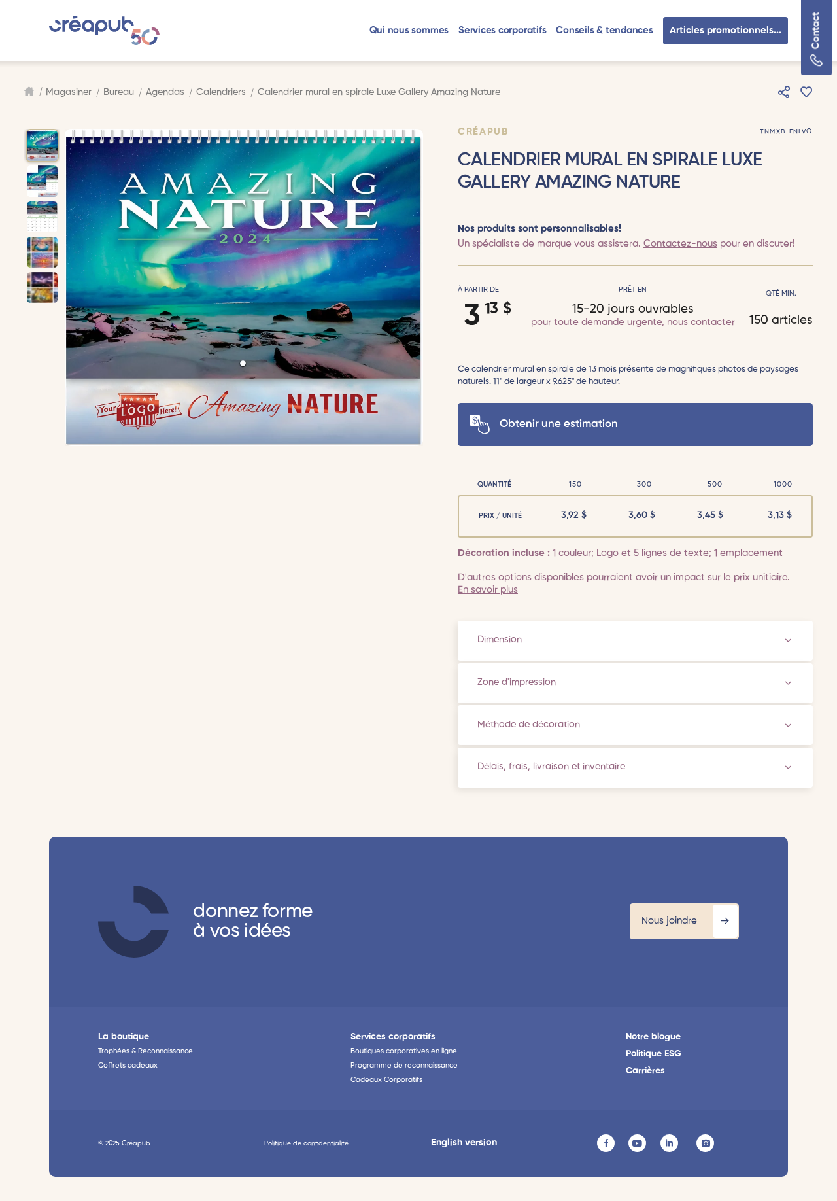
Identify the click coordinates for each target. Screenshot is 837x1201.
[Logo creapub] (104, 30)
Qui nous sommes (409, 30)
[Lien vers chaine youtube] (637, 1143)
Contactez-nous (680, 244)
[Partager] (784, 92)
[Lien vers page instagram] (705, 1143)
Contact (816, 30)
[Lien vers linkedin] (669, 1143)
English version (464, 1142)
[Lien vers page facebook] (606, 1143)
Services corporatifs (502, 30)
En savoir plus (488, 590)
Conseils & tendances (604, 30)
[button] (409, 30)
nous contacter (701, 322)
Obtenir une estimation (559, 424)
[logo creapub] (133, 922)
